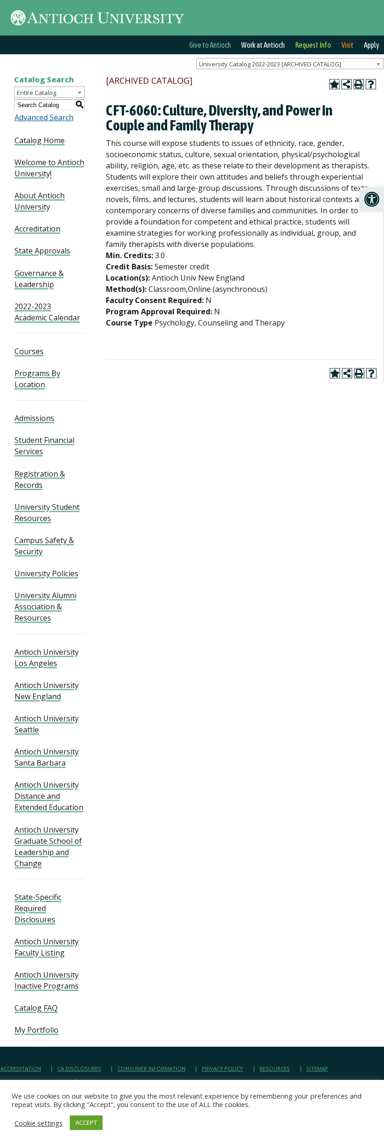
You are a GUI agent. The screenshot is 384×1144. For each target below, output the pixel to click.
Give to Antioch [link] (210, 45)
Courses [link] (29, 351)
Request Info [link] (313, 45)
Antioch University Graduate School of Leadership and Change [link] (48, 847)
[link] (372, 199)
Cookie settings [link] (39, 1123)
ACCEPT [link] (86, 1122)
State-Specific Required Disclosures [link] (38, 908)
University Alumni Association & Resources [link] (45, 606)
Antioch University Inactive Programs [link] (47, 980)
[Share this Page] (346, 84)
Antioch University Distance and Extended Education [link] (49, 796)
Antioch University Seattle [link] (47, 724)
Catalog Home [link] (40, 140)
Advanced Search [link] (44, 117)
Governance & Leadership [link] (39, 279)
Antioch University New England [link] (47, 691)
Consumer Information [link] (151, 1068)
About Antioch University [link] (40, 201)
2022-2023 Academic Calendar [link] (47, 312)
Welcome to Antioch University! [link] (49, 168)
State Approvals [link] (42, 251)
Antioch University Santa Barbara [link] (47, 757)
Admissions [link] (34, 418)
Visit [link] (347, 45)
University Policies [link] (46, 573)
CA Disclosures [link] (79, 1068)
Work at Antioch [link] (263, 45)
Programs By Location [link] (37, 379)
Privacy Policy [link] (222, 1068)
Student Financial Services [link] (44, 445)
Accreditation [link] (37, 229)
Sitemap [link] (317, 1068)
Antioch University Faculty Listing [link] (47, 947)
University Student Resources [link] (47, 512)
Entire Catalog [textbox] (36, 92)
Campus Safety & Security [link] (44, 546)
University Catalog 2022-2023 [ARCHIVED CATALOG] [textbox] (270, 64)
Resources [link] (274, 1068)
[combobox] (290, 63)
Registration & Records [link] (40, 479)
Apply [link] (371, 45)
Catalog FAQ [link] (36, 1008)
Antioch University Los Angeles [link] (47, 657)
